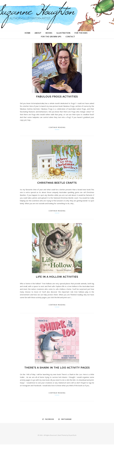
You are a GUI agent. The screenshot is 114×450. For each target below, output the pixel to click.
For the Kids (81, 33)
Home (27, 33)
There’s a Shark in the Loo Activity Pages (57, 367)
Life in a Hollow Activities (57, 276)
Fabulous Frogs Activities (57, 96)
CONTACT (70, 36)
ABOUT (38, 33)
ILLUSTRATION (63, 33)
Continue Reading (57, 127)
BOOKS (49, 33)
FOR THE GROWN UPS (51, 36)
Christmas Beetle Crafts (57, 182)
